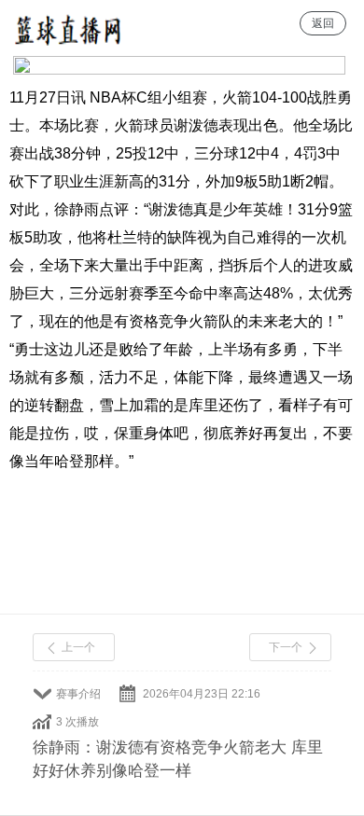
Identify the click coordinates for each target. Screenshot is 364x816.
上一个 (78, 647)
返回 (323, 23)
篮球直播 (67, 23)
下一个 (285, 647)
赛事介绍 (78, 693)
